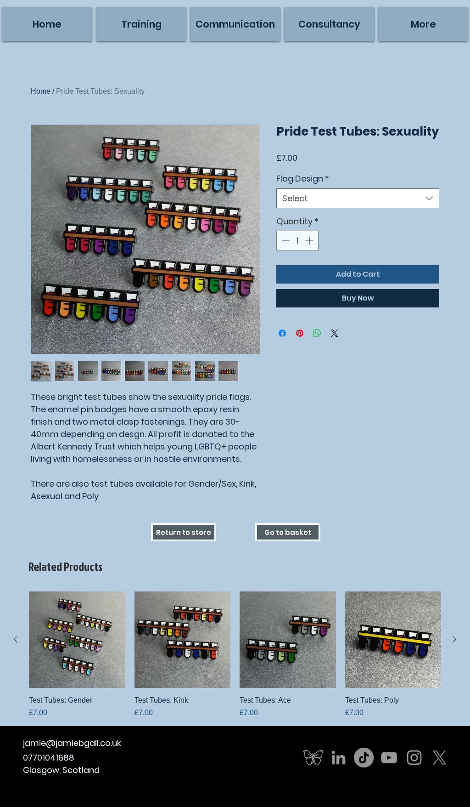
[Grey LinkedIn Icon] (338, 757)
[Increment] (310, 240)
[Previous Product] (15, 639)
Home (40, 91)
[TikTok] (364, 757)
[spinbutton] (297, 240)
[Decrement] (285, 240)
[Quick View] (77, 639)
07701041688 (48, 757)
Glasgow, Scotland (61, 770)
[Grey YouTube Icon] (389, 757)
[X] (439, 757)
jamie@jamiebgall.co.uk (72, 743)
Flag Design (302, 178)
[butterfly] (313, 757)
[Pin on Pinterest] (299, 333)
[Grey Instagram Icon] (414, 757)
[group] (235, 655)
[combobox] (357, 198)
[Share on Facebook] (282, 333)
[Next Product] (454, 639)
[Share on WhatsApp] (317, 333)
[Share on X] (334, 333)
